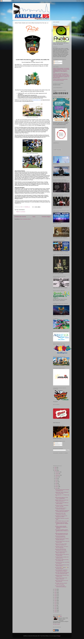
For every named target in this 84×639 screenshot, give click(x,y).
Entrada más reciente (20, 216)
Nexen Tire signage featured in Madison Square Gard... (61, 552)
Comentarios (57, 63)
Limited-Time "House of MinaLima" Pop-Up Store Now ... (62, 493)
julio (56, 478)
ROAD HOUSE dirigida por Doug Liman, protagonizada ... (61, 498)
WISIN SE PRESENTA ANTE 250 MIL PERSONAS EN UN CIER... (61, 534)
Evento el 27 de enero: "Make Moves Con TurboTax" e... (61, 544)
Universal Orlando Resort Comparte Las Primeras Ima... (62, 490)
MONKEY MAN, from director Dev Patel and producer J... (61, 501)
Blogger (58, 635)
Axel (61, 616)
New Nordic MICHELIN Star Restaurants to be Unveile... (61, 550)
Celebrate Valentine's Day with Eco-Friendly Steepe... (62, 555)
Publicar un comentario (20, 211)
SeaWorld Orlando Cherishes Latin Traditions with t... (62, 576)
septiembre (57, 475)
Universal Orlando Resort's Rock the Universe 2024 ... (62, 542)
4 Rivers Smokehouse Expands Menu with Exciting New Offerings (60, 80)
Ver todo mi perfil (56, 624)
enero (56, 488)
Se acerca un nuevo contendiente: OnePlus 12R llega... (62, 506)
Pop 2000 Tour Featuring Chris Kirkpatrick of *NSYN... (61, 516)
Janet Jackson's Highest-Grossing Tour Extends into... (61, 560)
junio (56, 480)
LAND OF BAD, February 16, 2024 (62, 521)
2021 (55, 592)
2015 (55, 602)
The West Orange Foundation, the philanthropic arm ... (62, 557)
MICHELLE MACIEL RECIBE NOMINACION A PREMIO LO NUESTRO (61, 527)
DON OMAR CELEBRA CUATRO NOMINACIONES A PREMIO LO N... (62, 530)
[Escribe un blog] (36, 207)
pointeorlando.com (37, 99)
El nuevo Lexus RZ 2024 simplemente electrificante (60, 586)
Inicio (34, 216)
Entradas (56, 61)
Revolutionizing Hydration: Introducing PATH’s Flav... (60, 537)
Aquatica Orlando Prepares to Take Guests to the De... (62, 565)
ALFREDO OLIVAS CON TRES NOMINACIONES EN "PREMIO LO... (61, 523)
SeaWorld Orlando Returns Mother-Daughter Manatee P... (62, 539)
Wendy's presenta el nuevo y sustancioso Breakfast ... (60, 508)
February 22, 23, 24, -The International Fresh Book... (60, 514)
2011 (55, 608)
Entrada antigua (46, 216)
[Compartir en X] (37, 207)
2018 (55, 597)
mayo (56, 481)
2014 (55, 603)
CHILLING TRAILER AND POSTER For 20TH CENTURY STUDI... (62, 573)
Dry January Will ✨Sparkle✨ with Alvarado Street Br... (62, 568)
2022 (55, 590)
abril (56, 483)
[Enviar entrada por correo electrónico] (33, 206)
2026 (55, 467)
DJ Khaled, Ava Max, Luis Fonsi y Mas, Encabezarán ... (61, 547)
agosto (56, 476)
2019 (55, 595)
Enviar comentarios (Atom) (25, 219)
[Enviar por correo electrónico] (35, 207)
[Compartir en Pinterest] (39, 207)
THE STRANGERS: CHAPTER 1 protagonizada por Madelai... (61, 571)
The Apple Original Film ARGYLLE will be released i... (61, 503)
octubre (57, 473)
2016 (55, 600)
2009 (55, 611)
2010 (55, 610)
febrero (56, 486)
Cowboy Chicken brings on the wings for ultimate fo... (61, 578)
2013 (55, 605)
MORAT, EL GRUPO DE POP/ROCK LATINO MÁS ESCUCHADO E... (62, 511)
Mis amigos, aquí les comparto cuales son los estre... (61, 584)
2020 (55, 594)
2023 (55, 589)
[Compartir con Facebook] (38, 207)
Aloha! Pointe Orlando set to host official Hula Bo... (61, 581)
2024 (55, 470)
